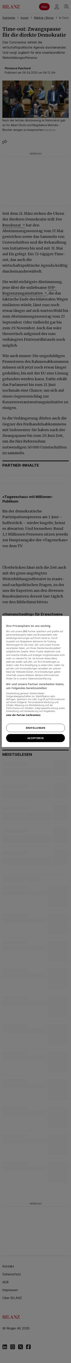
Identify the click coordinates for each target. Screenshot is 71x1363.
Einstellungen (35, 727)
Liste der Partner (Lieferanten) (23, 715)
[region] (35, 681)
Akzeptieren (35, 737)
